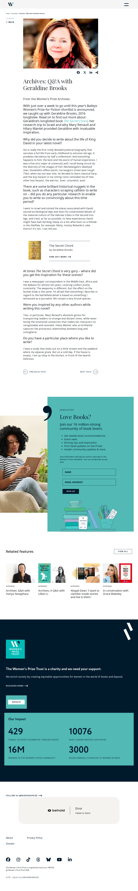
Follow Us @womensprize (22, 796)
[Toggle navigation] (126, 4)
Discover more (15, 686)
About (9, 837)
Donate (16, 702)
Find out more (58, 256)
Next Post (86, 371)
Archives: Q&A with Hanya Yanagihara (18, 592)
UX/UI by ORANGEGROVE (25, 877)
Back (11, 22)
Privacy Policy (35, 837)
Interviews (14, 13)
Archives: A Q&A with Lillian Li (51, 592)
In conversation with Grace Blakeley (115, 592)
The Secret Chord (76, 121)
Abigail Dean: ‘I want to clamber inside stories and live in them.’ (85, 594)
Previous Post (38, 371)
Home (8, 13)
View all (123, 551)
